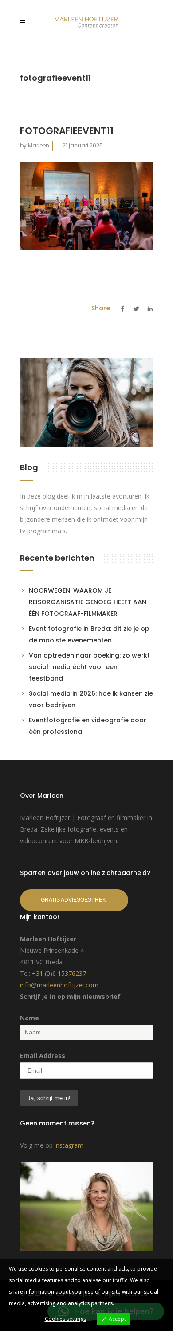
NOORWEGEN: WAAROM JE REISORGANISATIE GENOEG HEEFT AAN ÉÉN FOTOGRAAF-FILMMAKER (87, 602)
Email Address (42, 1055)
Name (29, 1018)
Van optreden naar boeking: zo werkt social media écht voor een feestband (89, 667)
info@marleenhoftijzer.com (59, 985)
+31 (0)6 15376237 (59, 973)
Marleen (38, 145)
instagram (69, 1145)
